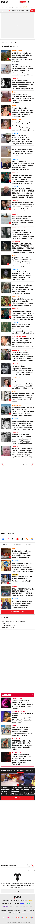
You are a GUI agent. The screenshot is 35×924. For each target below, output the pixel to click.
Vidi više (17, 891)
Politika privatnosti (14, 913)
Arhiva (28, 465)
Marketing (4, 910)
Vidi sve (17, 797)
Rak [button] (15, 870)
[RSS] (27, 539)
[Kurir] (4, 2)
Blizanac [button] (10, 870)
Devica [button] (23, 870)
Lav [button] (19, 870)
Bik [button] (6, 870)
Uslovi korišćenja (26, 913)
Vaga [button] (27, 870)
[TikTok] (22, 539)
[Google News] (31, 539)
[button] (32, 865)
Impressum (17, 910)
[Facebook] (3, 539)
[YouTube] (17, 539)
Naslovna (4, 42)
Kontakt (10, 910)
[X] (12, 539)
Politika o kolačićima (28, 910)
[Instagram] (8, 539)
